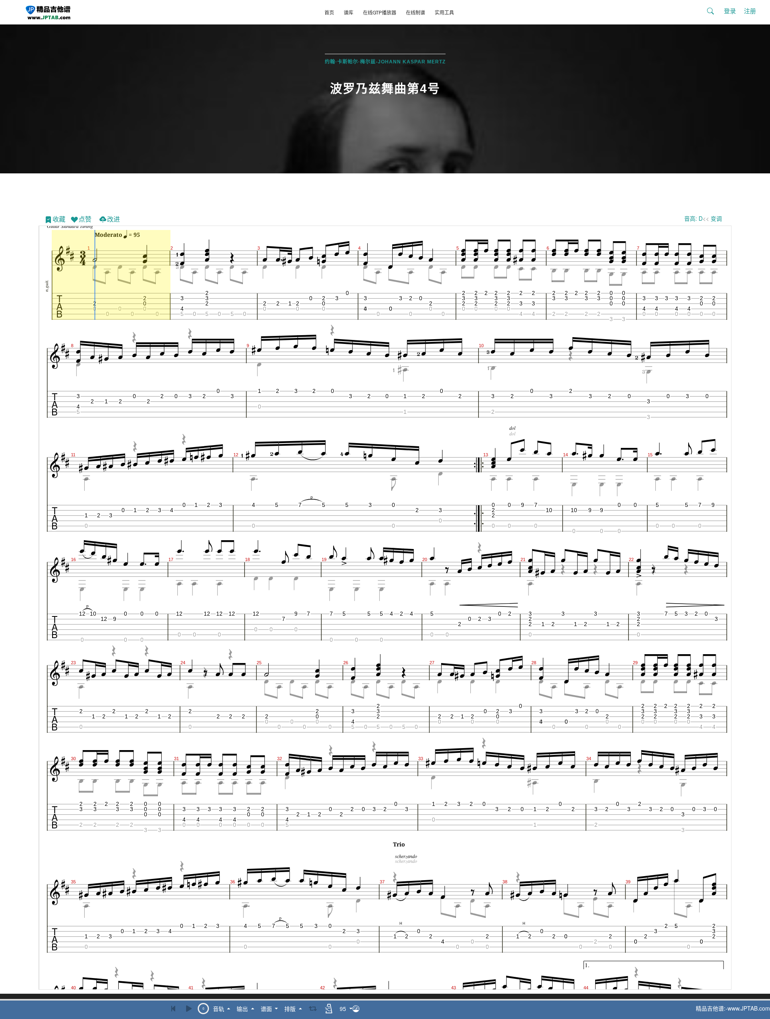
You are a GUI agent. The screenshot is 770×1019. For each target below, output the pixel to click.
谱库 (348, 12)
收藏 (59, 219)
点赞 (85, 219)
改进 (113, 219)
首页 (329, 12)
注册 (750, 10)
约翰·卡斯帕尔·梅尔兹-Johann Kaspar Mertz (385, 62)
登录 (730, 10)
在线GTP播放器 (379, 12)
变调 (716, 218)
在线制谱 (415, 12)
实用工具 (444, 12)
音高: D (693, 218)
